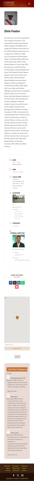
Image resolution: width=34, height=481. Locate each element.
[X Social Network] (15, 283)
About (24, 468)
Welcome (7, 466)
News (8, 468)
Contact (24, 470)
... (26, 377)
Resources (16, 470)
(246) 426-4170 (19, 255)
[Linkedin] (19, 283)
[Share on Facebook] (11, 283)
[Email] (17, 287)
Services (8, 470)
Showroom (24, 466)
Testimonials (16, 468)
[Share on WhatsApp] (23, 283)
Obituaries (15, 466)
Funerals (16, 226)
